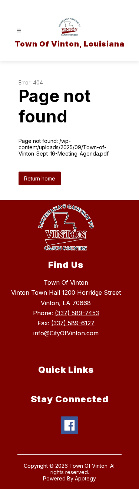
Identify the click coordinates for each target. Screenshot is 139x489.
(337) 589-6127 (73, 323)
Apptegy (85, 478)
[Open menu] (19, 30)
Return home (39, 178)
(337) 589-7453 (77, 313)
